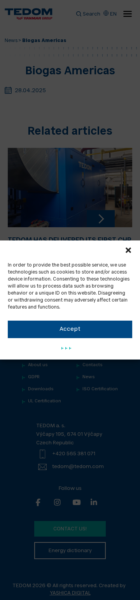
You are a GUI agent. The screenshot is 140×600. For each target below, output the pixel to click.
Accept (70, 329)
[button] (128, 250)
